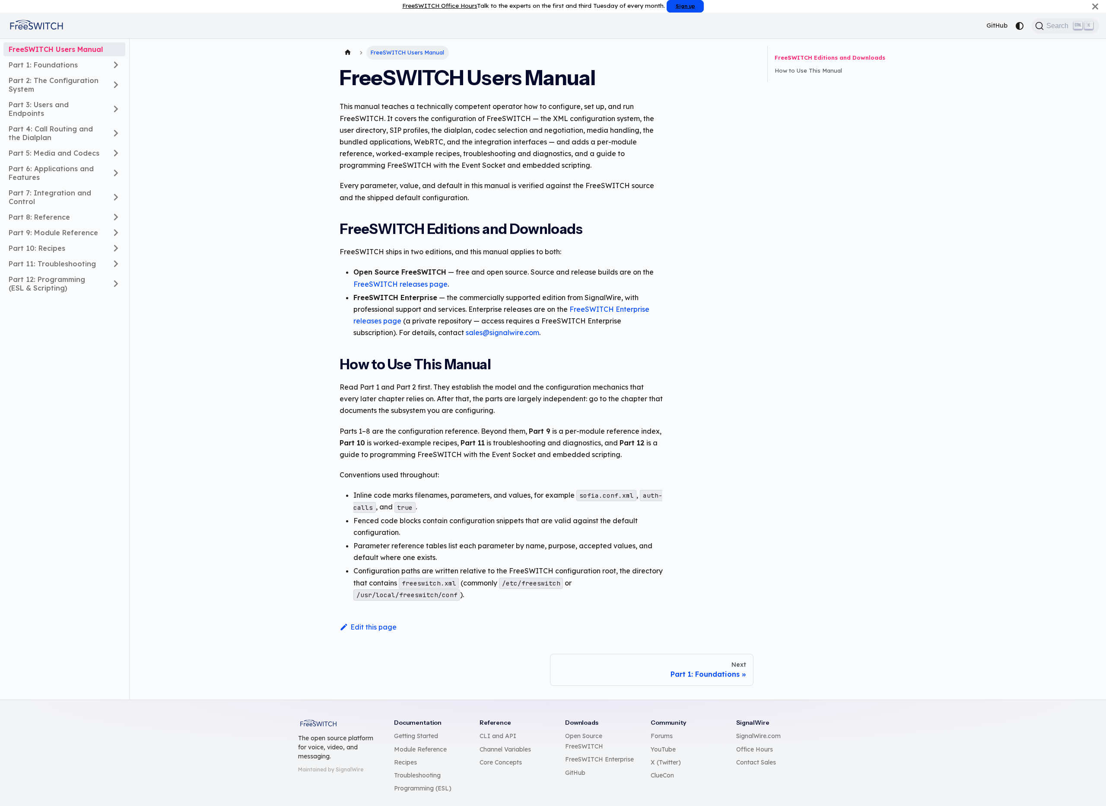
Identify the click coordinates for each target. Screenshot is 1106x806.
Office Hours (754, 749)
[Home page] (348, 53)
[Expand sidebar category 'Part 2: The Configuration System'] (115, 85)
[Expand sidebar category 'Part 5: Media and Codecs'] (115, 153)
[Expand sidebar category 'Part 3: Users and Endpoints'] (115, 109)
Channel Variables (505, 749)
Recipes (405, 762)
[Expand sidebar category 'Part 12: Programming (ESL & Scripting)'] (115, 283)
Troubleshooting (417, 775)
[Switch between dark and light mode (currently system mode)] (1020, 26)
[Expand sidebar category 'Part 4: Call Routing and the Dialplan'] (115, 133)
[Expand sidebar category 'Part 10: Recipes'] (115, 248)
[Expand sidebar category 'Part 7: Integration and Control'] (115, 197)
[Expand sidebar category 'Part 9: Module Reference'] (115, 233)
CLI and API (498, 736)
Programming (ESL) (422, 788)
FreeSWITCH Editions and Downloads (830, 57)
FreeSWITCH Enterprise (599, 759)
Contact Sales (756, 762)
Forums (662, 736)
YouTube (663, 749)
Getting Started (416, 736)
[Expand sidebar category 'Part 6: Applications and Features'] (115, 173)
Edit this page (373, 627)
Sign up (685, 6)
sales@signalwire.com (502, 332)
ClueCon (662, 775)
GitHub (996, 25)
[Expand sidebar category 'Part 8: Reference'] (115, 217)
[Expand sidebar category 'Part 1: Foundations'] (115, 65)
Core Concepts (501, 762)
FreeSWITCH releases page (400, 284)
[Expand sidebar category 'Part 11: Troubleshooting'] (115, 264)
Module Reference (420, 749)
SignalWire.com (758, 736)
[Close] (1095, 6)
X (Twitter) (666, 762)
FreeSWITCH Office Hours (439, 5)
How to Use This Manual (808, 70)
